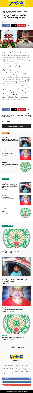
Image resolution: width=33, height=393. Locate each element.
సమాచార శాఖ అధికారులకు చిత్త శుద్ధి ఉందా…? (10, 165)
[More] (28, 25)
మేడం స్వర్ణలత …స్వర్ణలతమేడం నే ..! (10, 252)
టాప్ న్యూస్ (4, 150)
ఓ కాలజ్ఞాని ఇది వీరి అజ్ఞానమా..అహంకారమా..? (8, 152)
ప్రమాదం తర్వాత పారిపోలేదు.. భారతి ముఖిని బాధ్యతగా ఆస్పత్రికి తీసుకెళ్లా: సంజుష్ (10, 140)
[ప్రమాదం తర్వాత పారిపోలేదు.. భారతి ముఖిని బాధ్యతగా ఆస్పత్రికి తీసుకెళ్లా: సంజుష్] (25, 142)
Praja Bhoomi (6, 22)
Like (29, 378)
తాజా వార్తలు (4, 11)
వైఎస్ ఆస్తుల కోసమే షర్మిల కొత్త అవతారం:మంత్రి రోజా (8, 116)
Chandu (3, 283)
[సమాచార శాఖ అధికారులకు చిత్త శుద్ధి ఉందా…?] (25, 167)
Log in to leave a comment (16, 126)
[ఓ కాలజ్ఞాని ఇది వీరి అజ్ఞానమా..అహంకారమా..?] (25, 154)
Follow (28, 381)
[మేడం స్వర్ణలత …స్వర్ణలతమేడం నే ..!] (16, 238)
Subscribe (28, 385)
